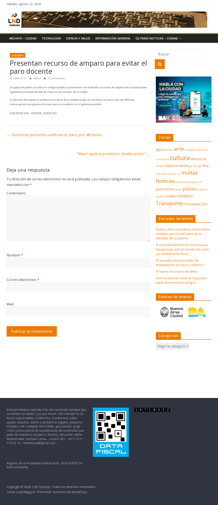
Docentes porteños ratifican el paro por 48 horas (54, 134)
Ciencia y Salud (78, 38)
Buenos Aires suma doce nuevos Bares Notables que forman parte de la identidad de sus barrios (183, 233)
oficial (179, 182)
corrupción (162, 159)
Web (10, 304)
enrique (160, 166)
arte (179, 148)
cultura (179, 157)
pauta (178, 189)
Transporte (169, 203)
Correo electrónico (23, 279)
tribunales (191, 203)
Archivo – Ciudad (23, 38)
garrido (193, 166)
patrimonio (165, 189)
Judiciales (17, 55)
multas (189, 172)
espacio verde (177, 165)
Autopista (190, 149)
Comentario (16, 193)
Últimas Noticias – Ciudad (157, 38)
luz (179, 173)
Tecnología (51, 38)
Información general (113, 38)
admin (37, 78)
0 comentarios (56, 78)
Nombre (15, 255)
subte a (172, 196)
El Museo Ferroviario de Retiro (177, 271)
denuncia (198, 158)
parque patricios (192, 182)
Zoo (204, 203)
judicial (172, 173)
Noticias (165, 180)
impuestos (161, 173)
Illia (205, 165)
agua (160, 149)
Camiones (201, 149)
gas (199, 166)
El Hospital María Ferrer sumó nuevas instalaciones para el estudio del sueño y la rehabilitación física (182, 249)
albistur (169, 149)
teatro (186, 196)
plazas (189, 189)
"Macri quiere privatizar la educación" (113, 153)
